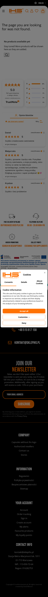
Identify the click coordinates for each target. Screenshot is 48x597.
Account (24, 510)
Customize (23, 317)
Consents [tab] (8, 282)
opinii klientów (12, 94)
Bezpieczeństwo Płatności (24, 484)
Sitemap (24, 488)
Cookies (24, 459)
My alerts (24, 526)
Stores (24, 454)
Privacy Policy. (22, 416)
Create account (24, 522)
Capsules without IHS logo (24, 442)
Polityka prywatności (24, 480)
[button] (27, 11)
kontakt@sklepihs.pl (27, 343)
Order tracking (24, 514)
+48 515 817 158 (27, 330)
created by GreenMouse (24, 586)
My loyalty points (24, 535)
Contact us (24, 450)
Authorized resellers (24, 446)
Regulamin (24, 476)
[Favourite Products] (36, 11)
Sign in (24, 518)
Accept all (24, 311)
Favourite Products (24, 530)
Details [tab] (24, 282)
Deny (24, 323)
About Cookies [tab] (39, 282)
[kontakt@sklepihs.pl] (16, 11)
